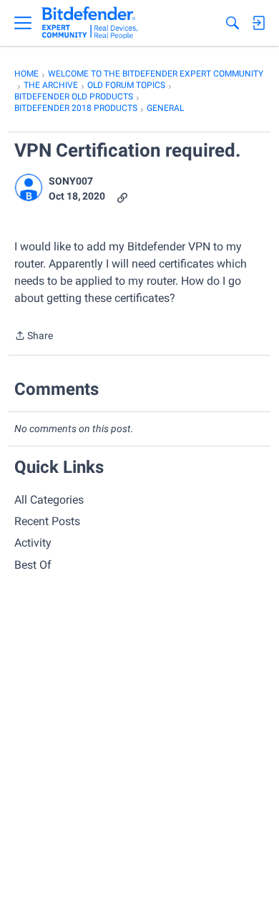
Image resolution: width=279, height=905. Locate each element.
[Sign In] (258, 23)
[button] (28, 187)
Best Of (33, 565)
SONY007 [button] (71, 181)
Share (33, 337)
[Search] (232, 23)
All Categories (49, 500)
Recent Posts (47, 521)
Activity (33, 542)
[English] (90, 23)
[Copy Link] (122, 196)
